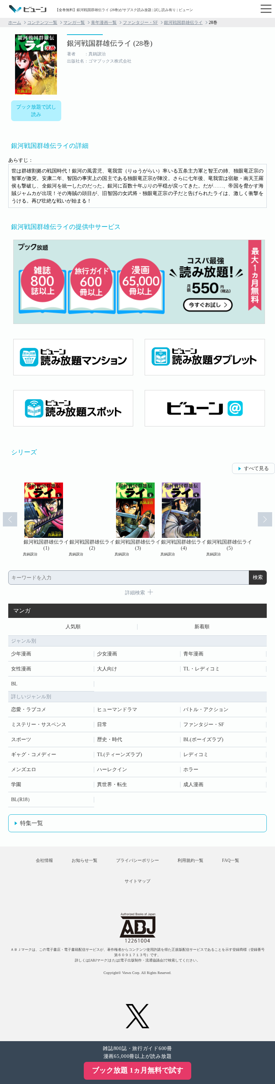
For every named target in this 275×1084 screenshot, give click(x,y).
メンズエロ (23, 769)
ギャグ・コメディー (33, 754)
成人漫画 (193, 784)
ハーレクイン (112, 769)
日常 (102, 724)
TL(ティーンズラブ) (119, 754)
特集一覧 (31, 823)
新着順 (201, 626)
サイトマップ (137, 881)
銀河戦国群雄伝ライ (183, 22)
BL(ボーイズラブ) (203, 739)
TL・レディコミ (201, 668)
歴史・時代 (109, 739)
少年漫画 (21, 653)
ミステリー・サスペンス (38, 724)
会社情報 (44, 860)
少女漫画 (107, 653)
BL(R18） (22, 799)
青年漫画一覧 (104, 22)
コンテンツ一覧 (42, 22)
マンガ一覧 (74, 22)
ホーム (14, 22)
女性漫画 (21, 668)
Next (265, 519)
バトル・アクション (205, 709)
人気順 (73, 626)
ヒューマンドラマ (117, 709)
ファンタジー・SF (140, 22)
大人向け (107, 668)
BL (14, 683)
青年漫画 (193, 653)
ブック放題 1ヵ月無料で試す (137, 1070)
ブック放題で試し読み (36, 110)
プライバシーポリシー (137, 860)
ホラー (190, 769)
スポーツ (21, 739)
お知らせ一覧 (84, 860)
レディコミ (195, 754)
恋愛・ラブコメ (28, 709)
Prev (10, 519)
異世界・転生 (112, 784)
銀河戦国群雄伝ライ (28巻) (110, 43)
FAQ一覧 (230, 860)
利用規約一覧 (190, 860)
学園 (16, 784)
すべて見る (256, 468)
